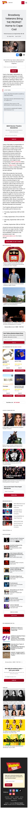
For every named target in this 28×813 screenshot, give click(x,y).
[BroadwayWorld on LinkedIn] (17, 790)
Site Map (20, 798)
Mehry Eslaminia (16, 162)
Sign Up (14, 71)
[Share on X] (20, 54)
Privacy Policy (20, 804)
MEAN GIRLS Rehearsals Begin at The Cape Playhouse (19, 505)
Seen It (8, 368)
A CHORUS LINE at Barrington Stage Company (18, 511)
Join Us (21, 797)
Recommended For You (8, 623)
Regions (15, 798)
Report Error (14, 800)
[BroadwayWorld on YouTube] (13, 793)
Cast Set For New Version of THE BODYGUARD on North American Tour (13, 104)
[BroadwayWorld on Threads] (10, 793)
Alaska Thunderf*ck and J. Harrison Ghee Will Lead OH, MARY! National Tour (13, 702)
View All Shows (14, 612)
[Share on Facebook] (17, 54)
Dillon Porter (12, 165)
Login (19, 2)
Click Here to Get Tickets (14, 241)
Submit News (9, 798)
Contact (17, 797)
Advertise (7, 797)
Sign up (14, 680)
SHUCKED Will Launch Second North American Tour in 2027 (13, 746)
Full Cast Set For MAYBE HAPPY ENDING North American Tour (13, 109)
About (12, 797)
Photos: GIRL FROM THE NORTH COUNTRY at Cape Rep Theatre (14, 94)
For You (9, 245)
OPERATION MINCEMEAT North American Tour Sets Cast (11, 731)
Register (15, 2)
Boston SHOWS (6, 534)
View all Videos (7, 530)
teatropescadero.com (9, 236)
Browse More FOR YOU (13, 662)
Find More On (13, 402)
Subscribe (14, 495)
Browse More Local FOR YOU (14, 327)
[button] (22, 2)
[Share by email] (24, 54)
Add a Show (14, 615)
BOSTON (10, 2)
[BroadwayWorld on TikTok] (20, 790)
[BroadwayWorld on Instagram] (13, 790)
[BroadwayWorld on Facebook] (10, 790)
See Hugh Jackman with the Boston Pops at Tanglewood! (14, 99)
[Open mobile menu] (26, 2)
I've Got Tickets (8, 370)
